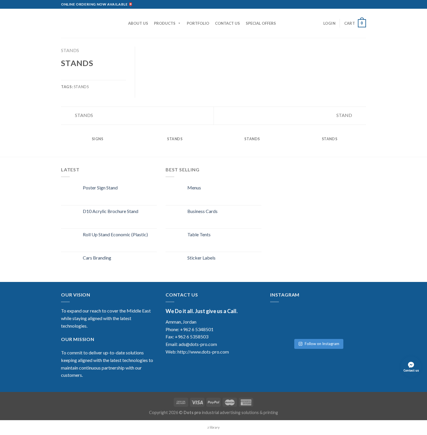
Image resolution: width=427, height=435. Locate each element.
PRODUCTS (164, 23)
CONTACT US (227, 23)
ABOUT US (138, 23)
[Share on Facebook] (64, 76)
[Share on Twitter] (71, 76)
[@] (288, 315)
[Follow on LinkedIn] (357, 4)
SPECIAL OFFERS (261, 23)
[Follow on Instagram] (346, 4)
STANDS (70, 50)
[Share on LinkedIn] (93, 76)
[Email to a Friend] (78, 76)
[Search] (121, 23)
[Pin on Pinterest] (85, 76)
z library (213, 427)
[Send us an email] (352, 4)
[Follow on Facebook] (341, 4)
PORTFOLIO (198, 23)
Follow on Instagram (322, 343)
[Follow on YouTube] (363, 4)
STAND (344, 115)
